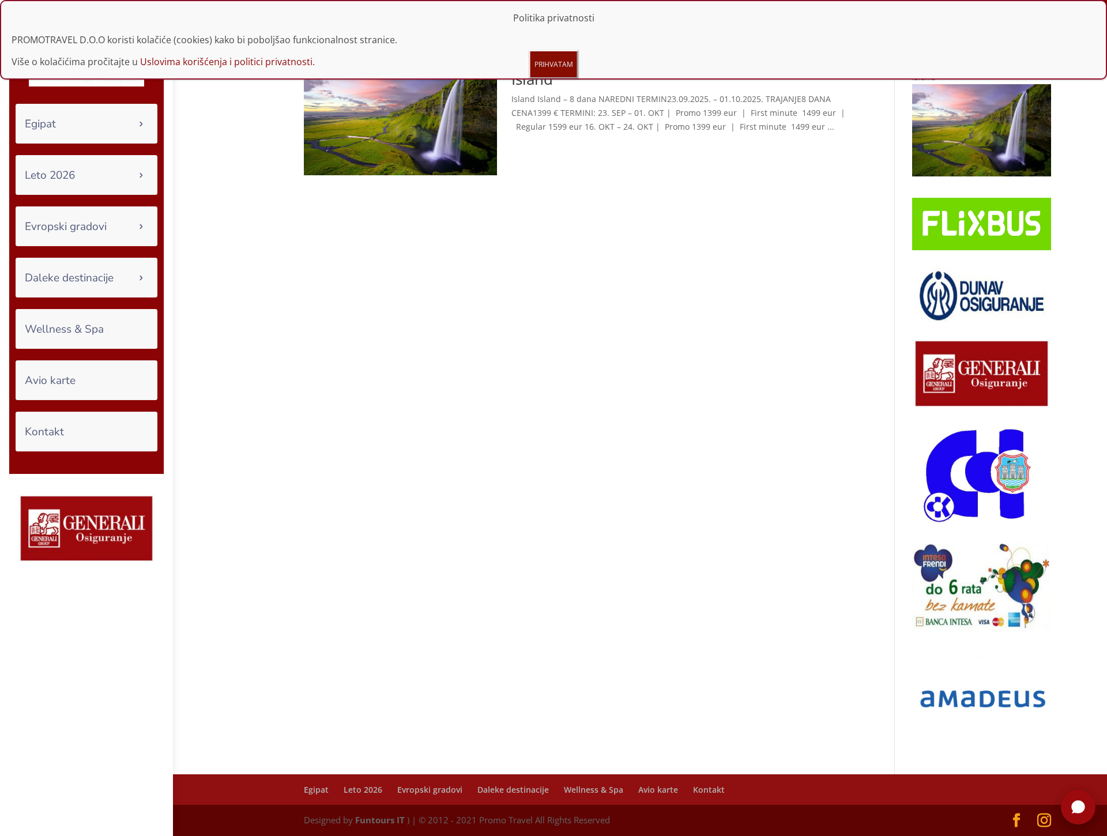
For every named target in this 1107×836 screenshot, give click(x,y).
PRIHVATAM (553, 64)
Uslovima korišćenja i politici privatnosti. (227, 61)
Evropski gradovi (66, 226)
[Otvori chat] (1078, 807)
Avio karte (50, 380)
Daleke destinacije (69, 277)
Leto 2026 (50, 175)
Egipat (40, 123)
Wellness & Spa (64, 329)
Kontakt (44, 431)
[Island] (981, 173)
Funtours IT (380, 820)
